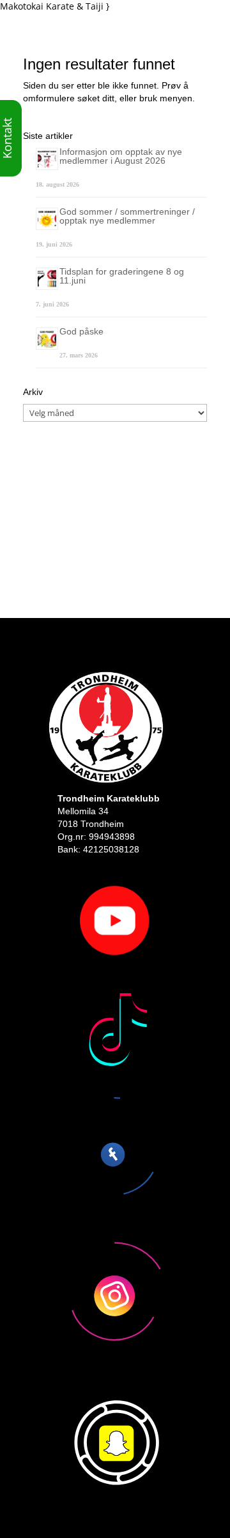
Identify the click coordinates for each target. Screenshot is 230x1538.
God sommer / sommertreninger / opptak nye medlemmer (127, 216)
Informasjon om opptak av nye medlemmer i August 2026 (120, 156)
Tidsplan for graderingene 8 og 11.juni (121, 275)
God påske (81, 331)
